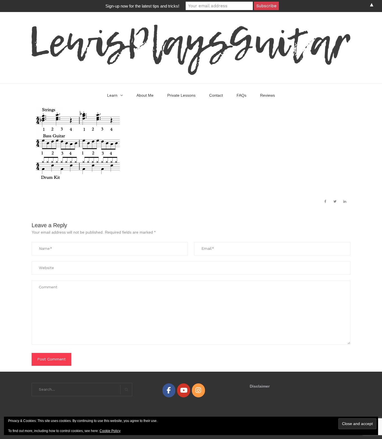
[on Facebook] (168, 390)
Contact (216, 95)
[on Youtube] (183, 390)
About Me (145, 95)
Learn (112, 95)
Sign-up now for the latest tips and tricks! (142, 6)
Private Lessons (181, 95)
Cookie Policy (110, 431)
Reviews (267, 95)
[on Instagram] (198, 390)
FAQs (241, 95)
